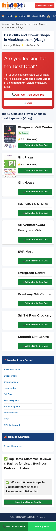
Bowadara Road (12, 369)
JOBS (22, 16)
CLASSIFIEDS (38, 16)
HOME (10, 16)
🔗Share (28, 103)
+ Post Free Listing (44, 5)
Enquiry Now (42, 526)
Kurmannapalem (12, 406)
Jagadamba (10, 388)
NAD (6, 418)
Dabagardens (10, 376)
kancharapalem (11, 400)
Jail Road (8, 394)
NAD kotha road (12, 425)
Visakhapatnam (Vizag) (12, 24)
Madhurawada (11, 412)
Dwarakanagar (11, 382)
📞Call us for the (35, 145)
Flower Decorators (13, 446)
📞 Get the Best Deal (14, 526)
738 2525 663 (35, 94)
